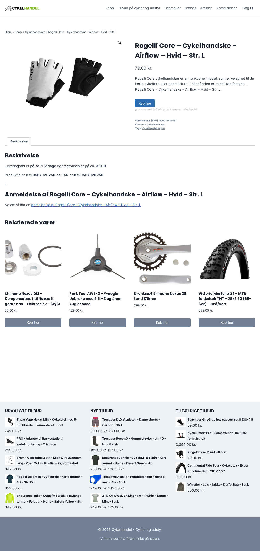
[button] (119, 42)
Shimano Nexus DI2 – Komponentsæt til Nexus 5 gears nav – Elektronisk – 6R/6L (33, 298)
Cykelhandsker (35, 32)
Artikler (206, 8)
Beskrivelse (19, 141)
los (163, 128)
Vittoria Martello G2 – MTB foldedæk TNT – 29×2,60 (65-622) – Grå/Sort (225, 298)
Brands (190, 8)
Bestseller (173, 8)
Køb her (145, 103)
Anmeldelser (226, 8)
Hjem (8, 32)
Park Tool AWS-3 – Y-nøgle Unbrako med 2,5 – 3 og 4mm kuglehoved (95, 298)
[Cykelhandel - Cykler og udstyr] (22, 8)
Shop (109, 8)
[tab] (19, 141)
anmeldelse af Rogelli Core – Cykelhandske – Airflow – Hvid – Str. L (86, 205)
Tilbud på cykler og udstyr (139, 8)
